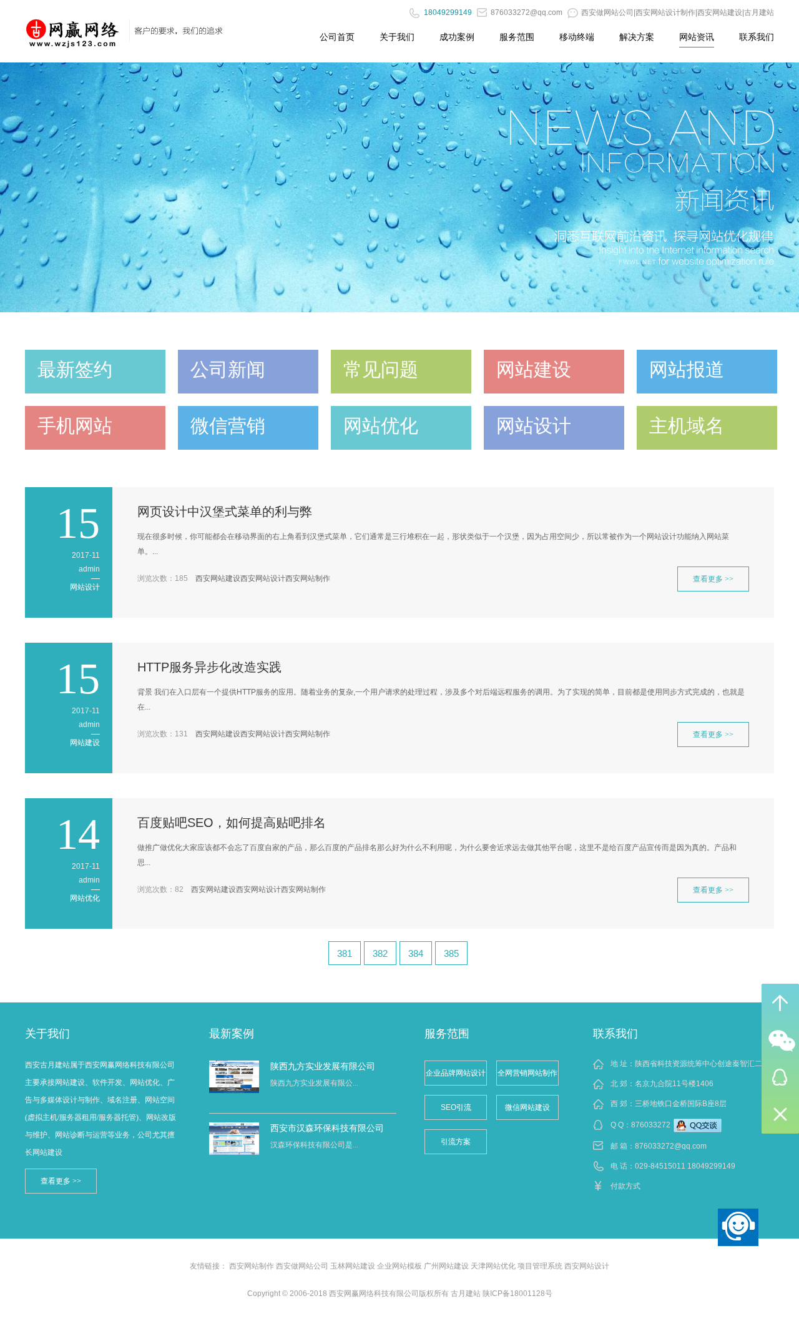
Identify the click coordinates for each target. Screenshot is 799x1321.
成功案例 (456, 37)
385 (451, 953)
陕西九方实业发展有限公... (314, 1083)
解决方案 (636, 37)
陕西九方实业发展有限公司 (322, 1066)
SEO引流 (456, 1107)
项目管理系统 (539, 1266)
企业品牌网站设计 (456, 1073)
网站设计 (85, 587)
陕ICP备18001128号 (517, 1293)
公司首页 (337, 37)
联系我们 (756, 37)
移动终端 (576, 37)
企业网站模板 (399, 1266)
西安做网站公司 (302, 1266)
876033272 (650, 1125)
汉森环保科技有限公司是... (314, 1144)
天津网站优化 (493, 1266)
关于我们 (397, 37)
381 (344, 953)
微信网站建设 (527, 1107)
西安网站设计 (262, 578)
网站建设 (85, 742)
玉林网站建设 (352, 1266)
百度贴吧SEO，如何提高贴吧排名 (231, 822)
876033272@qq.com (671, 1146)
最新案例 (231, 1033)
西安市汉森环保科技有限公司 (327, 1128)
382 (380, 953)
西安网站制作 (307, 578)
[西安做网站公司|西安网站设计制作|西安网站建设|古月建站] (73, 28)
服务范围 (516, 37)
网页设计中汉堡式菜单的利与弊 (224, 511)
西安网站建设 (217, 578)
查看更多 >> (713, 579)
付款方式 (625, 1186)
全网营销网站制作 (527, 1073)
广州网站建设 (446, 1266)
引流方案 (456, 1141)
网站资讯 (696, 37)
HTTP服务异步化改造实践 (209, 667)
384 (415, 953)
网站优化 (85, 898)
